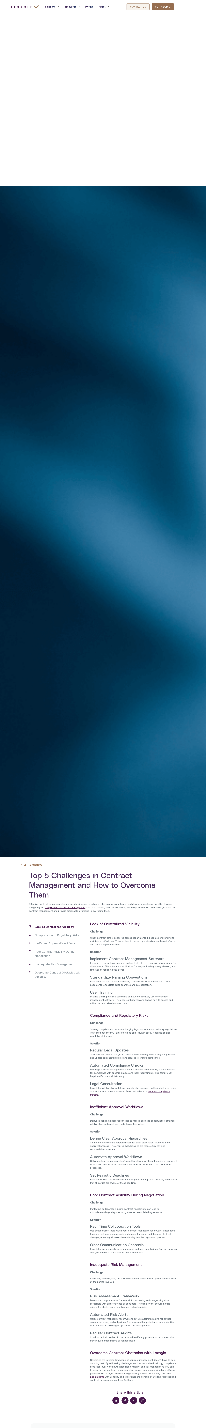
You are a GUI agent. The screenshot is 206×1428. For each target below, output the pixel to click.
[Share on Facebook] (125, 1400)
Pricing (89, 6)
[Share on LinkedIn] (115, 1400)
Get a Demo (162, 6)
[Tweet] (133, 1400)
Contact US (138, 6)
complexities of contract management (65, 907)
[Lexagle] (28, 7)
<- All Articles (31, 865)
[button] (52, 7)
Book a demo (97, 1376)
